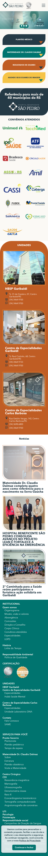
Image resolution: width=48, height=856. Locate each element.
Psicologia (8, 814)
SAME (7, 724)
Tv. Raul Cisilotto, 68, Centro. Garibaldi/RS (22, 357)
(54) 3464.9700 (16, 299)
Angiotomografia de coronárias (21, 805)
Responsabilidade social (15, 820)
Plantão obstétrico (14, 764)
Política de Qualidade (15, 657)
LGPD (7, 639)
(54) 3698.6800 (16, 424)
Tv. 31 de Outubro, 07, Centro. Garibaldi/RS (23, 295)
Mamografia (10, 783)
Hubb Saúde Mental (14, 696)
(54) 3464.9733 (16, 362)
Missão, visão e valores (16, 614)
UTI (4, 811)
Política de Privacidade (29, 840)
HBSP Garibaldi (11, 687)
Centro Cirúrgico (11, 774)
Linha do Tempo (12, 648)
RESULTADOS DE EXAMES (24, 65)
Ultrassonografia (13, 787)
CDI (5, 777)
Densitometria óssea (15, 791)
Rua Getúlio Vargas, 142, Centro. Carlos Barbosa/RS (24, 419)
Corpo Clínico (11, 628)
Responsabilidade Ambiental (18, 654)
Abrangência (11, 617)
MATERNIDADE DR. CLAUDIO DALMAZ (24, 52)
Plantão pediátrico (14, 744)
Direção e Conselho (14, 624)
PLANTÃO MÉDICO (24, 39)
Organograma (11, 610)
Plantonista (10, 741)
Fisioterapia (9, 817)
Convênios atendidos (15, 632)
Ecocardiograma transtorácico (20, 798)
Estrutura (9, 760)
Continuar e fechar (24, 847)
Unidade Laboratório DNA (18, 711)
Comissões (10, 621)
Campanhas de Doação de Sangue (22, 823)
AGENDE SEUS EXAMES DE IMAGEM (24, 77)
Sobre (7, 757)
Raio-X (8, 794)
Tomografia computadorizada (20, 801)
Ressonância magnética (16, 780)
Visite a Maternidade (15, 768)
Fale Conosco (11, 720)
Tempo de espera (13, 748)
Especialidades (12, 635)
